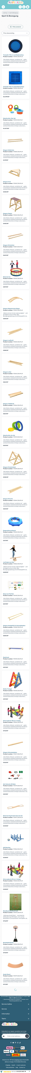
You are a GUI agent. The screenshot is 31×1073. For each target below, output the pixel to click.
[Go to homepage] (15, 2)
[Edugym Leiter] (15, 363)
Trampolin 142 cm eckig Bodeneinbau (13, 86)
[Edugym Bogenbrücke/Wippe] (15, 299)
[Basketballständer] (15, 933)
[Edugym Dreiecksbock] (15, 458)
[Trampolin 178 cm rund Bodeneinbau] (15, 46)
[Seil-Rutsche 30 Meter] (15, 775)
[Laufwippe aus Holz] (15, 553)
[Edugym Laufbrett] (15, 331)
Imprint (13, 1065)
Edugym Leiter (7, 372)
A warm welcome (21, 1065)
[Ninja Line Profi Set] (15, 585)
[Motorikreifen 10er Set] (15, 109)
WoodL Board (6, 974)
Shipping (8, 1065)
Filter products (16, 27)
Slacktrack (6, 657)
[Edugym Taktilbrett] (15, 395)
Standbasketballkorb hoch (10, 911)
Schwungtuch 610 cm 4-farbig (11, 879)
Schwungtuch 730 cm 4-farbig (12, 720)
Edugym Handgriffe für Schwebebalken (14, 625)
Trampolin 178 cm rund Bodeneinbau (13, 55)
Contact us (22, 1067)
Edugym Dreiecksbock (9, 467)
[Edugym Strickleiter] (15, 236)
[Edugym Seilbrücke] (15, 141)
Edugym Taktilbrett (8, 403)
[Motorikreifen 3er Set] (15, 426)
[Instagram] (18, 1042)
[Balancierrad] (15, 268)
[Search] (20, 7)
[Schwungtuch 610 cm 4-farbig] (15, 870)
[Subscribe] (27, 1036)
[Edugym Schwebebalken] (15, 743)
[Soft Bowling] (15, 838)
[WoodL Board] (15, 965)
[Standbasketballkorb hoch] (15, 902)
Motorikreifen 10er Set (9, 118)
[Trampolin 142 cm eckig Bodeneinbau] (15, 78)
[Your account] (24, 7)
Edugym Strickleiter (8, 245)
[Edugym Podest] (15, 204)
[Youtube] (13, 1042)
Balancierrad (6, 277)
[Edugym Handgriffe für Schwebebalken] (15, 616)
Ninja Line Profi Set (8, 594)
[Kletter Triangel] (15, 680)
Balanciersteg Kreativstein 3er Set (12, 816)
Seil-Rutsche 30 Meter (9, 784)
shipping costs (18, 1060)
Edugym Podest (7, 213)
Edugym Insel (7, 181)
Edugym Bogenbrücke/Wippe (11, 308)
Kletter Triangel (7, 689)
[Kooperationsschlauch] (15, 521)
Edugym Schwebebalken (10, 752)
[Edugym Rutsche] (15, 490)
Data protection (10, 1067)
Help (17, 1067)
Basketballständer (8, 942)
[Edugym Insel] (15, 173)
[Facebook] (11, 1042)
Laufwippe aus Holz (8, 562)
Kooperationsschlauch (9, 530)
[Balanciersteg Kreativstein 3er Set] (15, 807)
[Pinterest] (15, 1042)
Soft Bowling (6, 847)
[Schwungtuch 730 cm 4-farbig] (15, 712)
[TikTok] (20, 1042)
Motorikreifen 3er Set (9, 435)
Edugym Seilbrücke (8, 150)
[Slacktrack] (15, 648)
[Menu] (3, 7)
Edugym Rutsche (8, 498)
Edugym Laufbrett (8, 340)
